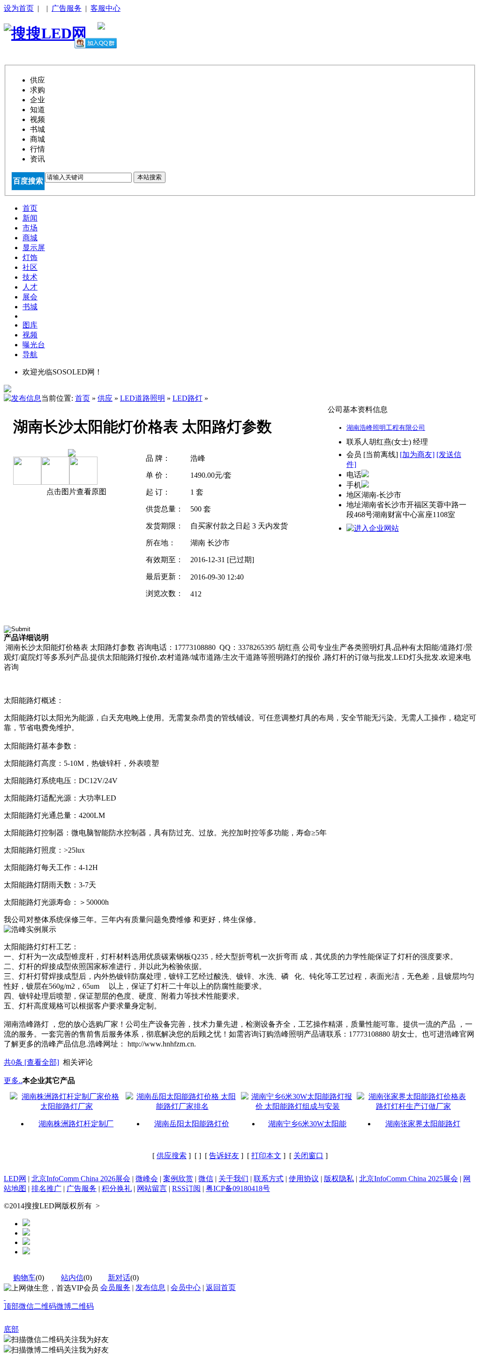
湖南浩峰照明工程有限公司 (385, 427)
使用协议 (304, 1179)
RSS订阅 (186, 1188)
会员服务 (115, 1287)
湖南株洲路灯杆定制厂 (75, 1124)
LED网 (15, 1179)
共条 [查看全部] (31, 1062)
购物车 (24, 1278)
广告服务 (67, 8)
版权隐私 (339, 1179)
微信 (205, 1179)
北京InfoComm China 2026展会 (80, 1179)
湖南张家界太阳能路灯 (422, 1124)
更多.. (13, 1080)
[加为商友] (417, 454)
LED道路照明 (142, 398)
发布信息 (150, 1287)
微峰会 (146, 1179)
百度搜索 (28, 181)
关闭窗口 (308, 1156)
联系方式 (269, 1179)
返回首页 (221, 1287)
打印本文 (266, 1156)
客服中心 (105, 8)
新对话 (119, 1278)
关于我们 (233, 1179)
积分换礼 (117, 1188)
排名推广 (46, 1188)
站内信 (72, 1278)
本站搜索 (149, 177)
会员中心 (186, 1287)
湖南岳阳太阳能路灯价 (191, 1124)
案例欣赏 (178, 1179)
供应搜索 (172, 1156)
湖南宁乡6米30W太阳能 (307, 1124)
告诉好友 (224, 1156)
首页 (82, 398)
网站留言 (152, 1188)
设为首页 (19, 8)
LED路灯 (187, 398)
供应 (105, 398)
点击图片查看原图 (75, 492)
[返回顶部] (5, 1297)
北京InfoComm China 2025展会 (408, 1179)
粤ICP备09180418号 (238, 1188)
